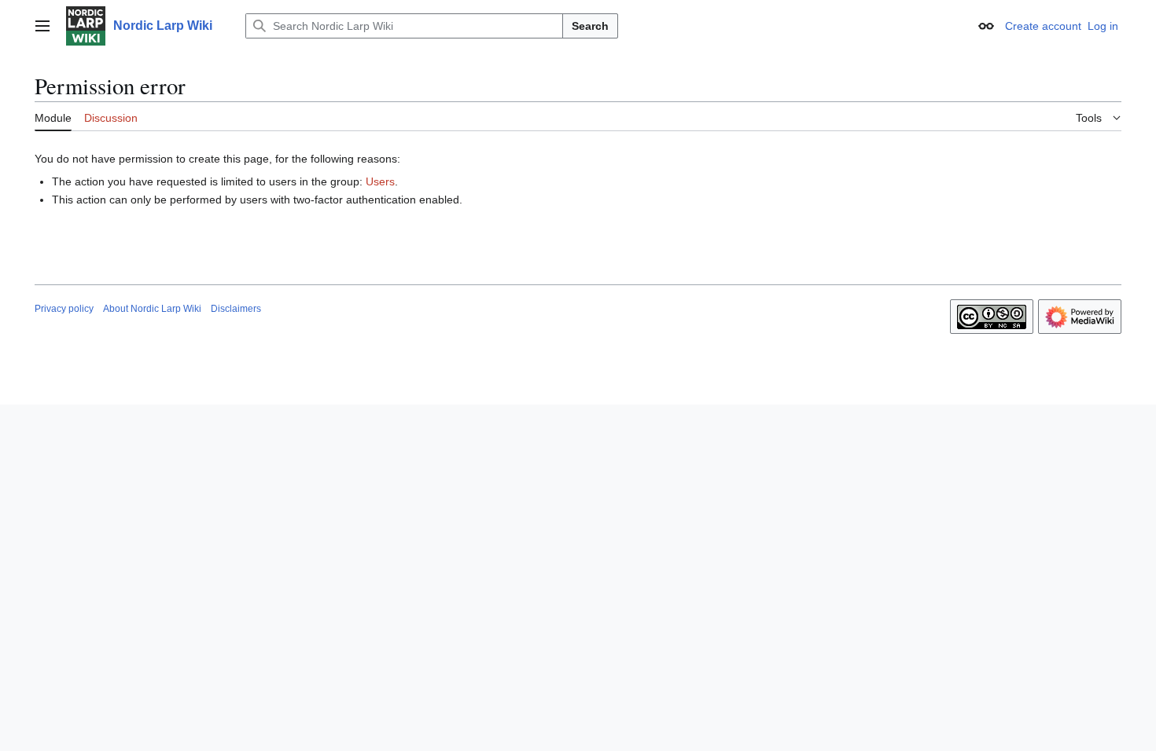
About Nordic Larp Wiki (152, 308)
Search (590, 26)
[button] (42, 25)
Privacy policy (64, 308)
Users (380, 181)
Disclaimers (236, 308)
